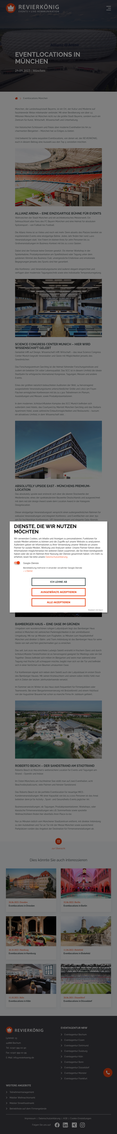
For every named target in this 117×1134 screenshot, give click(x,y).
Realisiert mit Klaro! (95, 610)
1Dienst (28, 571)
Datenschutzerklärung (56, 557)
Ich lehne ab (58, 581)
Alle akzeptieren (58, 602)
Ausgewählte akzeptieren (58, 592)
